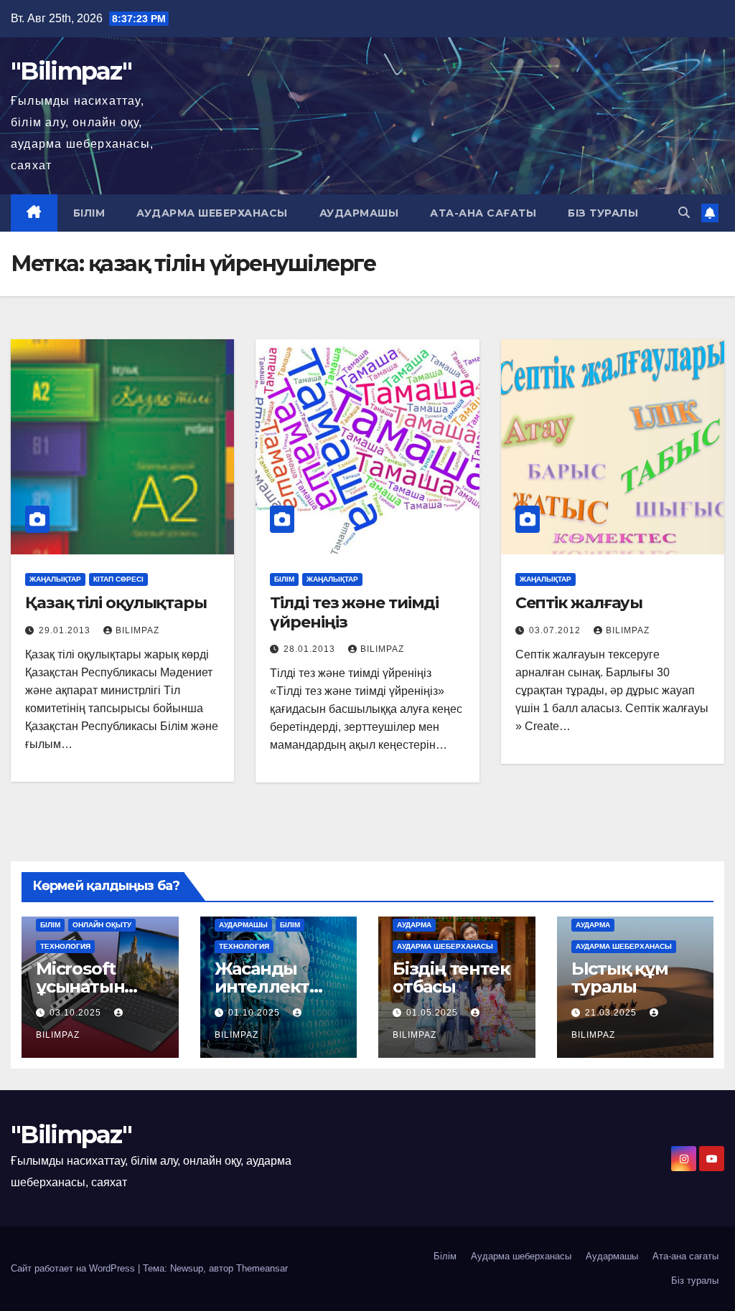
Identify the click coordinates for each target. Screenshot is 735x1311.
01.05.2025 (433, 1013)
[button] (684, 213)
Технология (65, 946)
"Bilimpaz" (71, 71)
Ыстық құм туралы (619, 977)
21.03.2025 (612, 1013)
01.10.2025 (255, 1013)
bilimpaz (137, 630)
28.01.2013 (311, 649)
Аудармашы (359, 213)
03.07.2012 (556, 630)
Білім (89, 213)
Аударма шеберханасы (212, 213)
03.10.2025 (77, 1013)
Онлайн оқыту (101, 925)
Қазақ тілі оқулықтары (116, 602)
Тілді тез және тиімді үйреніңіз (354, 612)
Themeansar (262, 1268)
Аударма (414, 925)
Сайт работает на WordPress (74, 1268)
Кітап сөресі (118, 579)
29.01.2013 (66, 630)
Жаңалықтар (55, 579)
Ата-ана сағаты (483, 213)
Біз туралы (603, 213)
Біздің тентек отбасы (451, 977)
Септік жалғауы (579, 602)
